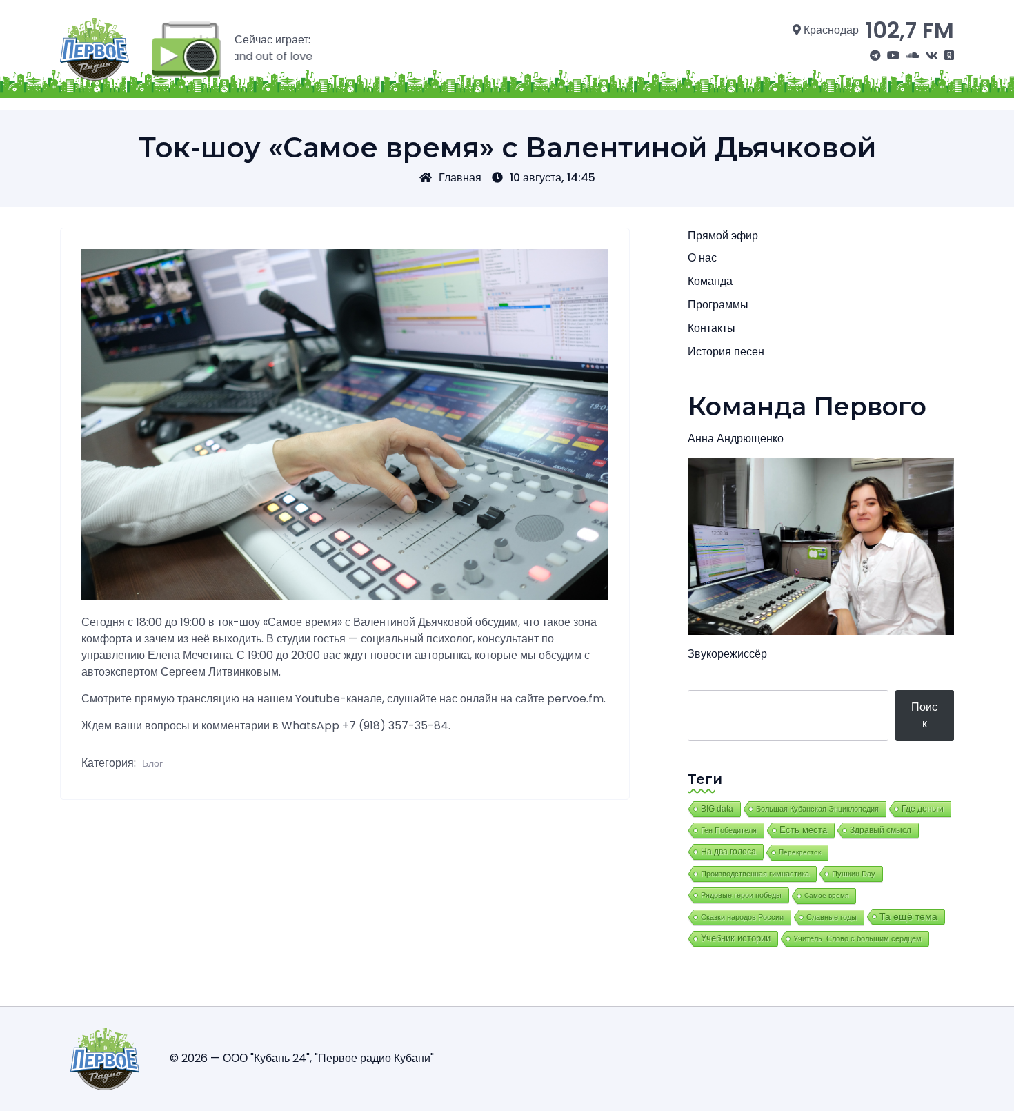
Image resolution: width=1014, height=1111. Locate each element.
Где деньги (923, 809)
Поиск (924, 715)
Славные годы (831, 917)
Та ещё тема (908, 916)
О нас (702, 258)
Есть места (803, 830)
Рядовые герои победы (741, 895)
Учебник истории (736, 938)
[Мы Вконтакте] (932, 56)
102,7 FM (909, 30)
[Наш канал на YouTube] (893, 56)
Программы (718, 305)
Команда (710, 281)
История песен (726, 352)
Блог (152, 763)
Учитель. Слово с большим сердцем (857, 938)
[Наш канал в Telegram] (875, 56)
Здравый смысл (880, 830)
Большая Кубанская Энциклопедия (817, 809)
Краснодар (830, 30)
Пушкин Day (853, 873)
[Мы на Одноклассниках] (949, 56)
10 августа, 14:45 (552, 178)
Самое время (826, 895)
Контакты (711, 328)
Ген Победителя (729, 830)
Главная (460, 178)
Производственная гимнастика (755, 873)
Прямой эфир (723, 236)
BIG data (717, 809)
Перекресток (800, 852)
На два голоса (728, 851)
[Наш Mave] (912, 56)
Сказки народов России (742, 917)
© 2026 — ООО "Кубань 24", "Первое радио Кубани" (302, 1058)
